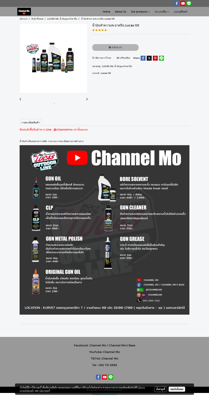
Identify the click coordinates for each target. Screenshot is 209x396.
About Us (120, 11)
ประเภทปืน (161, 11)
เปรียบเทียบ (124, 57)
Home (106, 11)
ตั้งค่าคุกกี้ (160, 389)
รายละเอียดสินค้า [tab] (30, 122)
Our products (139, 11)
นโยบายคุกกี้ (44, 390)
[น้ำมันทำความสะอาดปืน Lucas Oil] (54, 58)
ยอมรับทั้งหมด (176, 389)
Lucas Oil (106, 73)
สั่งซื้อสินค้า (116, 47)
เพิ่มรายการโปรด (102, 57)
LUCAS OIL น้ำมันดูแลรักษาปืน (117, 66)
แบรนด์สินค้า (181, 11)
